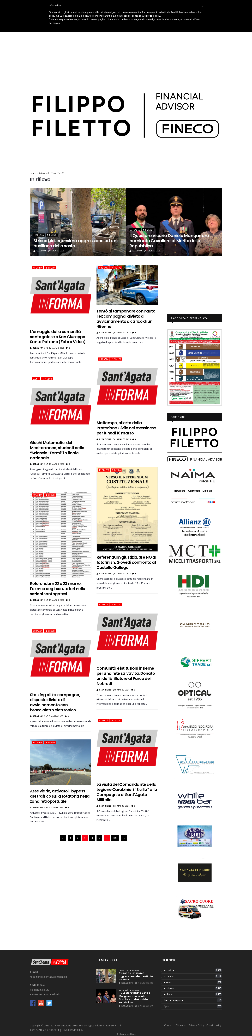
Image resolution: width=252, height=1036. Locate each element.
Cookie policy (213, 1025)
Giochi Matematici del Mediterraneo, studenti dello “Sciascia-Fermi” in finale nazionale (57, 450)
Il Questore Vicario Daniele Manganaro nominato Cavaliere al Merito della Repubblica (169, 241)
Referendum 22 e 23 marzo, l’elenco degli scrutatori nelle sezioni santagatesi (57, 589)
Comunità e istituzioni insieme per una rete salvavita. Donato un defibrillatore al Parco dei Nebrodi (126, 676)
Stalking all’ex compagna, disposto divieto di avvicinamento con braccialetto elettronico (55, 702)
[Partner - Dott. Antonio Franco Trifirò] (195, 764)
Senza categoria (173, 1000)
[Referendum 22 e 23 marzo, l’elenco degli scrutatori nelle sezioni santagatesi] (60, 535)
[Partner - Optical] (195, 695)
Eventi (36, 379)
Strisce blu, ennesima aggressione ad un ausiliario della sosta (74, 243)
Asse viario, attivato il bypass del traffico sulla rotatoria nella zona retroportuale (60, 796)
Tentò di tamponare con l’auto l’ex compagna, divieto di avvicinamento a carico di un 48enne (126, 318)
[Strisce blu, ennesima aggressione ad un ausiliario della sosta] (106, 976)
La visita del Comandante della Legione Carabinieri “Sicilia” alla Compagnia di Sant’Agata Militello (127, 792)
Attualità (135, 230)
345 (115, 838)
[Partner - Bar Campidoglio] (195, 625)
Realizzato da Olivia (126, 1034)
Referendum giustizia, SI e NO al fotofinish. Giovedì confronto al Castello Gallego (126, 562)
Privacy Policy (196, 1025)
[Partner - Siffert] (195, 661)
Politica (116, 470)
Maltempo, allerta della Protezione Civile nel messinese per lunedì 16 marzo (126, 428)
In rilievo (52, 235)
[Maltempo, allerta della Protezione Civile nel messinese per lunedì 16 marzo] (127, 386)
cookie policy (152, 15)
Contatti (168, 1025)
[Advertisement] (126, 45)
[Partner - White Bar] (195, 800)
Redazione (41, 250)
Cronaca (39, 235)
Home (33, 173)
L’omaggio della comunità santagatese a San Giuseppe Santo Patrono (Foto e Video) (58, 337)
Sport (167, 1006)
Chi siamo (181, 1025)
